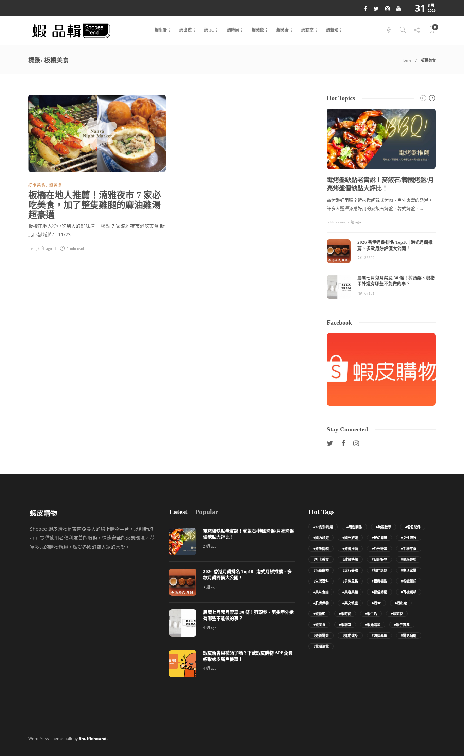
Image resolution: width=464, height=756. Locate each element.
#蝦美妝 (397, 613)
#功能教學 (383, 526)
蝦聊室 (307, 30)
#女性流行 (408, 537)
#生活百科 (321, 581)
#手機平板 (408, 548)
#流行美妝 (350, 570)
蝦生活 (161, 30)
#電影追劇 (408, 635)
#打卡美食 (321, 559)
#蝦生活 (371, 613)
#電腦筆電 (321, 646)
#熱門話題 (379, 570)
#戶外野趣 (379, 548)
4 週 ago (210, 628)
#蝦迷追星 (372, 624)
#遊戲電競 (321, 635)
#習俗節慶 (379, 592)
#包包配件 (413, 526)
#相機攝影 (379, 581)
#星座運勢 (408, 559)
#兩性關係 (354, 526)
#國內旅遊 (321, 537)
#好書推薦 (350, 548)
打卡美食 (37, 185)
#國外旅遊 (350, 537)
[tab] (178, 512)
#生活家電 (408, 570)
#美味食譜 (321, 592)
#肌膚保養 (321, 603)
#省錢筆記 (408, 581)
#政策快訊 (350, 559)
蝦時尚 (233, 30)
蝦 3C (209, 30)
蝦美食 (282, 30)
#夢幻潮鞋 (379, 537)
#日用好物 (379, 559)
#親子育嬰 (402, 624)
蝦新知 (332, 30)
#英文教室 (350, 603)
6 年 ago (45, 248)
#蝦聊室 (345, 624)
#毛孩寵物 (321, 570)
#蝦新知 (319, 613)
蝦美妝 (258, 30)
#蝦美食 (319, 624)
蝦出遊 (185, 30)
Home (406, 60)
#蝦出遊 (401, 603)
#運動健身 (350, 635)
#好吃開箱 (321, 548)
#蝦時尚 (345, 613)
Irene (32, 248)
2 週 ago (354, 222)
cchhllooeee (336, 222)
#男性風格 (350, 581)
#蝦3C (376, 603)
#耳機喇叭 (408, 592)
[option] (381, 204)
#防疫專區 (379, 635)
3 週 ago (210, 587)
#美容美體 (350, 592)
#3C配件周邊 (323, 526)
